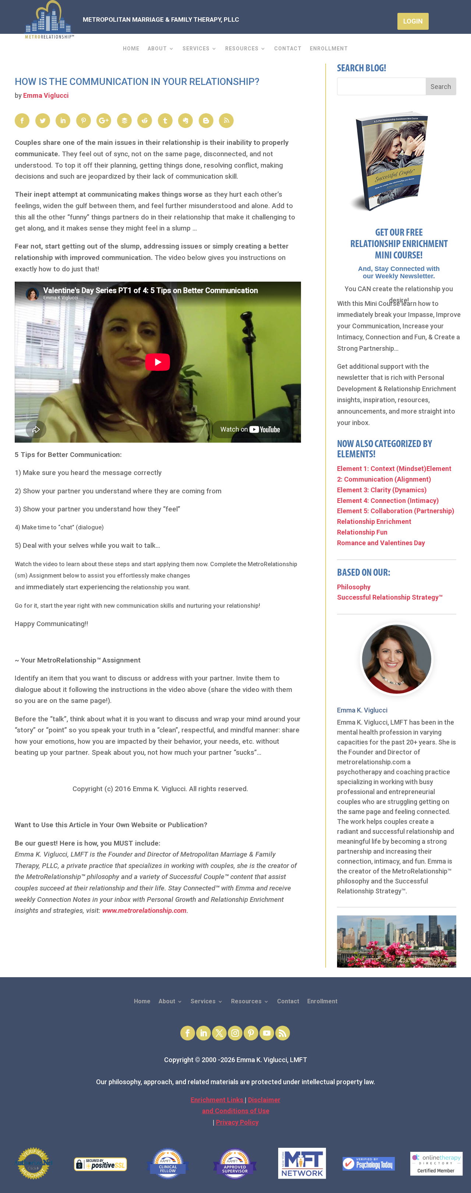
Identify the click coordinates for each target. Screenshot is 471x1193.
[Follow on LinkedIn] (203, 1033)
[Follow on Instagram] (235, 1033)
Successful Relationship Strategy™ (390, 597)
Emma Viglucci (46, 95)
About (157, 48)
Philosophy (354, 587)
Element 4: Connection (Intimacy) (388, 500)
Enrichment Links (218, 1100)
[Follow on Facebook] (187, 1033)
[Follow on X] (219, 1033)
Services (196, 48)
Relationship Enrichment (374, 521)
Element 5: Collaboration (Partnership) (395, 511)
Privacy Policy (237, 1122)
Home (131, 48)
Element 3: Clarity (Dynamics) (382, 490)
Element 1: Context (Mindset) (381, 468)
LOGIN (413, 21)
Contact (288, 48)
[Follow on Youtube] (266, 1033)
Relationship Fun (362, 532)
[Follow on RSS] (282, 1033)
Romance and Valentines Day (381, 543)
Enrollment (329, 48)
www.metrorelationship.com (144, 911)
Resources (242, 48)
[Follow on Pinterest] (251, 1033)
